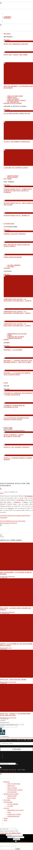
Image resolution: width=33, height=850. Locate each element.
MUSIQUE (7, 33)
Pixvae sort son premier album (17, 521)
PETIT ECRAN (12, 177)
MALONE (21, 515)
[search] (17, 829)
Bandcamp (11, 508)
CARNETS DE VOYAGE (15, 336)
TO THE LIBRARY (14, 265)
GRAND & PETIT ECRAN (13, 103)
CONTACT (7, 18)
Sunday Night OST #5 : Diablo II (16, 215)
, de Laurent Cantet (16, 167)
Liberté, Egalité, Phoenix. (15, 234)
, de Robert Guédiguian (17, 141)
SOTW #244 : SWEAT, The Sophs (16, 54)
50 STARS (10, 266)
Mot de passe (3, 837)
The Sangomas (28, 496)
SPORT (6, 339)
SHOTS (2, 493)
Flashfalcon (17, 502)
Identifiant (3, 835)
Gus (6, 491)
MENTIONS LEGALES (8, 772)
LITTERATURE (9, 223)
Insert (17, 849)
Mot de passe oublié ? (23, 841)
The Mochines (20, 500)
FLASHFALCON (10, 515)
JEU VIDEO (8, 178)
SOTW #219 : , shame (13, 679)
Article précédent (4, 521)
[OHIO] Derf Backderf (13, 257)
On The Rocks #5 (12, 523)
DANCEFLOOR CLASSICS (16, 100)
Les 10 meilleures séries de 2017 (17, 113)
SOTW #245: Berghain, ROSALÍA (16, 44)
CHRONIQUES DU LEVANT (17, 333)
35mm (9, 335)
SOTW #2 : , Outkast (16, 447)
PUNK (25, 515)
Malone (25, 502)
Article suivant (4, 523)
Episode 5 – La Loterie (13, 350)
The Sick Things (5, 502)
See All (7, 40)
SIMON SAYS (12, 97)
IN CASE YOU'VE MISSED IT (7, 576)
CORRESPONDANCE (14, 338)
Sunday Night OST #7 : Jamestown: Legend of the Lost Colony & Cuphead (18, 190)
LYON (16, 515)
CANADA (3, 515)
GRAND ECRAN (13, 176)
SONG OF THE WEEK (15, 96)
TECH (6, 383)
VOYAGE (7, 268)
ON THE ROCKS (12, 792)
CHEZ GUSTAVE (13, 99)
